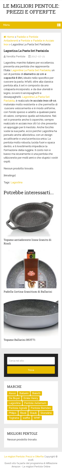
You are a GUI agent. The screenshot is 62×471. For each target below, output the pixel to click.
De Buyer (14, 398)
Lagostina (16, 182)
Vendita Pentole (15, 56)
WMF (37, 417)
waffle (26, 417)
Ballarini (23, 393)
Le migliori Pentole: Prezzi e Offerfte (31, 8)
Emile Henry (31, 398)
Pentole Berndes (41, 408)
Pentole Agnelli (18, 408)
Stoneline (46, 412)
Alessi (12, 393)
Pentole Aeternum (35, 403)
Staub (33, 412)
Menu (6, 24)
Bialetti (36, 393)
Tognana (14, 417)
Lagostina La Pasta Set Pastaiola (31, 70)
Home (10, 36)
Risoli (23, 412)
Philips (12, 412)
